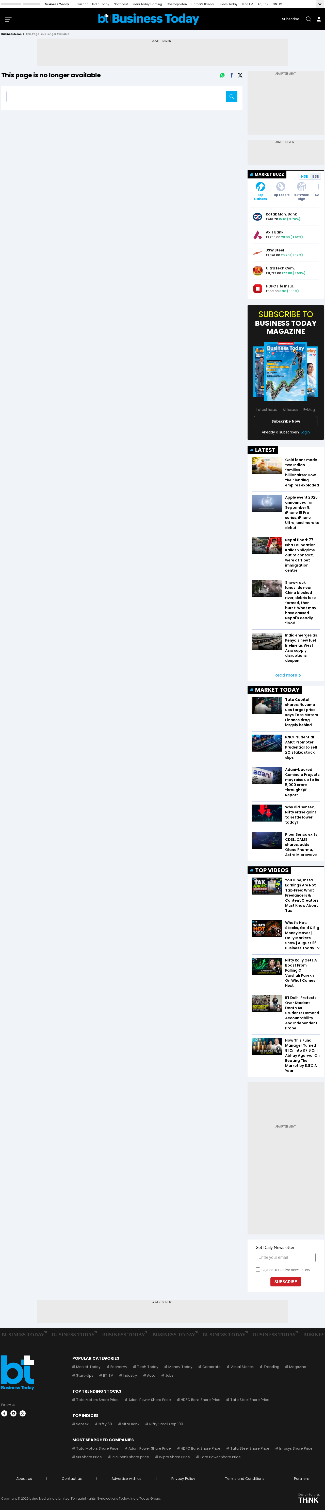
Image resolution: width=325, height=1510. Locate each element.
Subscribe (290, 19)
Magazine (297, 1366)
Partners (301, 1478)
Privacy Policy (183, 1478)
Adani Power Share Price (149, 1399)
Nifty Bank (130, 1424)
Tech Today (147, 1366)
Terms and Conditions (244, 1478)
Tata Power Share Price (220, 1457)
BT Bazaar (81, 4)
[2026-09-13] (285, 371)
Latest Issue (266, 409)
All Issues (290, 409)
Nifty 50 (105, 1424)
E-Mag (309, 409)
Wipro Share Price (174, 1457)
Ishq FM (247, 4)
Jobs (169, 1375)
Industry (130, 1375)
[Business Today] (149, 19)
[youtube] (13, 1413)
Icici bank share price (130, 1457)
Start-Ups (84, 1375)
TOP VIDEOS (272, 870)
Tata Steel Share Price (249, 1399)
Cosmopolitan (177, 4)
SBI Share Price (89, 1457)
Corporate (211, 1366)
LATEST (265, 450)
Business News (11, 34)
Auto (151, 1375)
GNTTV (277, 4)
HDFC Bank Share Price (200, 1399)
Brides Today (228, 4)
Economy (118, 1366)
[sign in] (319, 19)
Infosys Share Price (296, 1448)
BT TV (108, 1375)
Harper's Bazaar (202, 4)
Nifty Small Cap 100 (166, 1424)
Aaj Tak (263, 4)
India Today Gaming (147, 4)
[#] (222, 75)
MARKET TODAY (277, 689)
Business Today (56, 4)
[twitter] (23, 1413)
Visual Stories (242, 1366)
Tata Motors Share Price (97, 1399)
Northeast (121, 4)
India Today (100, 4)
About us (24, 1478)
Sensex (82, 1424)
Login (305, 432)
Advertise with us (126, 1478)
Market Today (88, 1366)
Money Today (180, 1366)
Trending (271, 1366)
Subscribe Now (285, 421)
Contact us (72, 1478)
